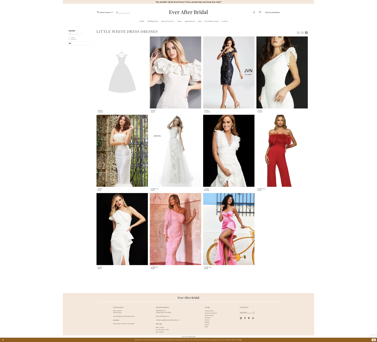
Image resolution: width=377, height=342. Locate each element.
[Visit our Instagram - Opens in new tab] (241, 318)
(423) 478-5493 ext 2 (162, 316)
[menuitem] (105, 12)
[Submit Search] (117, 12)
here (240, 340)
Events (207, 324)
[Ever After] (188, 12)
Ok (374, 340)
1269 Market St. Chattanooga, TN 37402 (163, 312)
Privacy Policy (209, 311)
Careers (207, 320)
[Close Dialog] (3, 340)
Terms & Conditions (211, 313)
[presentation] (122, 72)
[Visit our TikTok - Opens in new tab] (253, 318)
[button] (254, 12)
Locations (208, 318)
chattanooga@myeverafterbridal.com (167, 320)
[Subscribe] (253, 312)
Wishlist (207, 322)
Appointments (209, 315)
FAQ (206, 327)
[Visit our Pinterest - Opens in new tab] (249, 318)
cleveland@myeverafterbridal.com (124, 316)
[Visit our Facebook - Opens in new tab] (245, 318)
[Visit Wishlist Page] (260, 12)
